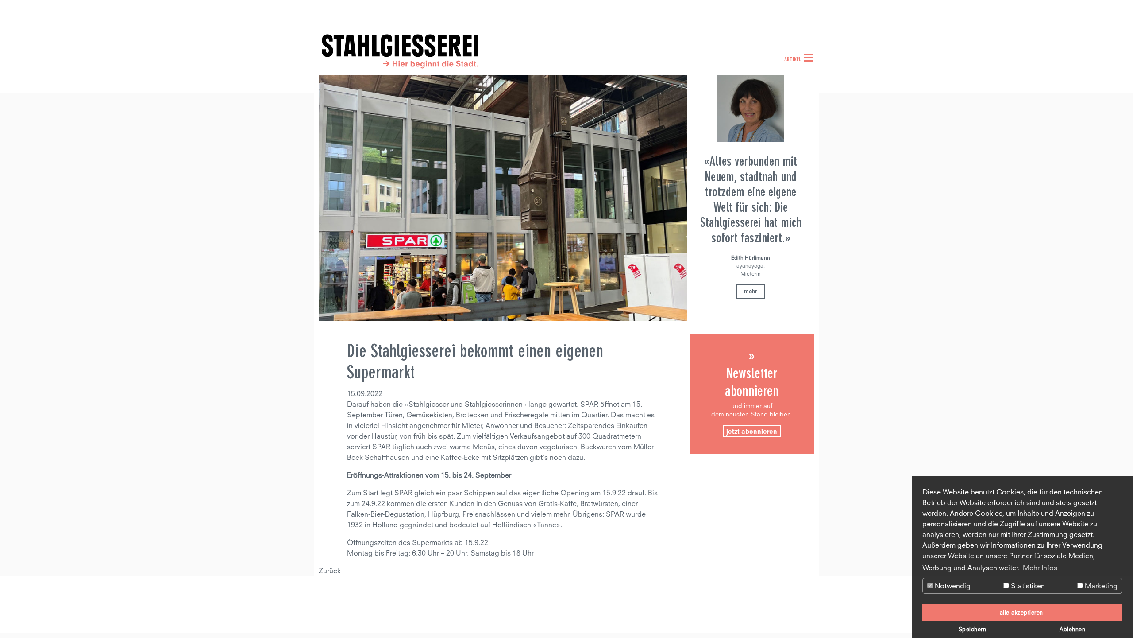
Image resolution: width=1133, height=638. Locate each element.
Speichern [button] (973, 629)
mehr (750, 291)
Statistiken (1027, 585)
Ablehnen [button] (1072, 629)
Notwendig (952, 585)
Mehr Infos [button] (1040, 567)
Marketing (1100, 585)
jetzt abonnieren (751, 431)
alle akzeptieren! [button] (1022, 612)
